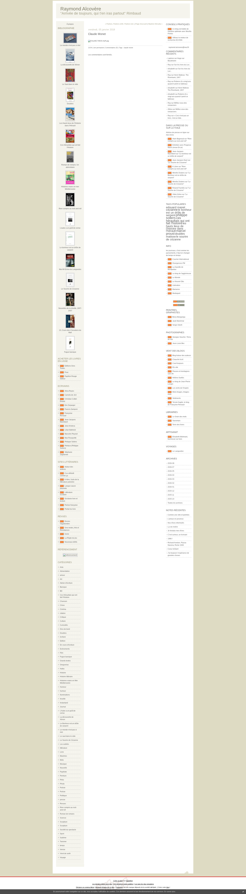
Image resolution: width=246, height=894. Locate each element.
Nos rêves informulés (176, 523)
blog (167, 887)
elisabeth (171, 69)
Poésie (62, 788)
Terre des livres (178, 425)
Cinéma (63, 609)
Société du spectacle (68, 830)
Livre (62, 752)
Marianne (176, 289)
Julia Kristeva (70, 426)
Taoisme (63, 842)
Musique (63, 764)
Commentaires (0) (111, 47)
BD (61, 591)
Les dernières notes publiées (123, 884)
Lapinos (171, 58)
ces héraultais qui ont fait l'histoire (177, 220)
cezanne (172, 209)
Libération (176, 285)
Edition (62, 641)
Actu (61, 567)
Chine (62, 605)
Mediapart (176, 293)
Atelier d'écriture (66, 583)
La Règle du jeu (71, 538)
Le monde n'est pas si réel (70, 45)
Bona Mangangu (178, 317)
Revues (63, 804)
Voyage (63, 857)
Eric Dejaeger (70, 405)
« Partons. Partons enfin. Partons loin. (119, 24)
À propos (70, 24)
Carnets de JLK (71, 395)
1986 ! (170, 539)
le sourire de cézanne (177, 238)
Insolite (62, 699)
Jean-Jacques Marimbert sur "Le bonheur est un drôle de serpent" (179, 153)
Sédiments (176, 398)
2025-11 (171, 495)
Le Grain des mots (179, 417)
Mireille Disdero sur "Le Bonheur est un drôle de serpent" (179, 175)
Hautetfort (129, 881)
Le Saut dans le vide (70, 84)
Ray (169, 65)
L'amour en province (176, 519)
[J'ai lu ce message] (243, 891)
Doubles (70, 104)
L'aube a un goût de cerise (70, 228)
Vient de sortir (65, 854)
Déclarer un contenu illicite (85, 887)
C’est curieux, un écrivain (177, 535)
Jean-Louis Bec (178, 343)
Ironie (67, 534)
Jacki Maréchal (178, 321)
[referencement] (70, 555)
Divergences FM (178, 263)
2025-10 (171, 499)
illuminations (65, 695)
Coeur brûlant (173, 549)
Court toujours (177, 363)
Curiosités (64, 625)
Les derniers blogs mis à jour (102, 884)
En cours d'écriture (67, 645)
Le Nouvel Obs (178, 281)
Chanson (63, 601)
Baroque (63, 587)
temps (62, 846)
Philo (62, 780)
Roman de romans (67, 814)
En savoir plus (169, 892)
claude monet (128, 47)
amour (62, 575)
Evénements (65, 649)
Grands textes (65, 661)
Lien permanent (98, 47)
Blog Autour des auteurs (181, 355)
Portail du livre (70, 509)
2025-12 (171, 491)
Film (61, 653)
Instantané (64, 703)
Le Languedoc (178, 451)
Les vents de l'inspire (180, 388)
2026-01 (171, 487)
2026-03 (171, 479)
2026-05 (171, 471)
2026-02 (171, 483)
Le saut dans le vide (67, 736)
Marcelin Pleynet (71, 434)
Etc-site (175, 367)
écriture (63, 637)
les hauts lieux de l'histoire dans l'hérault (176, 227)
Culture (63, 621)
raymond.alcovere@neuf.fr (179, 47)
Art (61, 579)
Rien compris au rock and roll (70, 209)
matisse (171, 236)
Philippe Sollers (71, 442)
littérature (63, 748)
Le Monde (176, 277)
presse (62, 800)
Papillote (63, 772)
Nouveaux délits (71, 542)
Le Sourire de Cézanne (70, 289)
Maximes (63, 756)
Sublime (63, 838)
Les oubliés (64, 744)
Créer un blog (118, 881)
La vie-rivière (173, 527)
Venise (62, 850)
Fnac (66, 372)
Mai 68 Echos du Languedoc (70, 269)
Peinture (63, 776)
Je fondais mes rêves (176, 531)
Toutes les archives (175, 503)
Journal (63, 707)
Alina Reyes (69, 391)
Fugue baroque (70, 352)
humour (63, 691)
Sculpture (63, 822)
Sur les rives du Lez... (182, 65)
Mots (62, 760)
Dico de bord (65, 629)
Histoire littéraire (66, 677)
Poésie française (71, 505)
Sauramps (176, 421)
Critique (63, 617)
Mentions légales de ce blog (104, 887)
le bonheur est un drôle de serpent (178, 212)
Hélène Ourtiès (178, 378)
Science (63, 818)
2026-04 (171, 475)
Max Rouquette (70, 438)
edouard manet (175, 207)
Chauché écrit (177, 359)
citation (62, 613)
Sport (62, 834)
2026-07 (171, 467)
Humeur (63, 687)
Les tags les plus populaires (144, 884)
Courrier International (180, 259)
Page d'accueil (141, 24)
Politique (63, 796)
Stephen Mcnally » (155, 24)
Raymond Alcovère (80, 8)
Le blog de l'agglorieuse (181, 273)
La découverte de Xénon (70, 65)
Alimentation (65, 571)
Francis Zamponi (71, 409)
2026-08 (171, 463)
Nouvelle (63, 768)
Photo (62, 784)
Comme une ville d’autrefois (178, 515)
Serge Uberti (177, 325)
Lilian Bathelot (70, 430)
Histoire (63, 673)
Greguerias (64, 665)
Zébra (170, 109)
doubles (180, 233)
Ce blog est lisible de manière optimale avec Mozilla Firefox (179, 31)
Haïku (62, 669)
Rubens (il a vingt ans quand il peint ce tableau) (178, 96)
